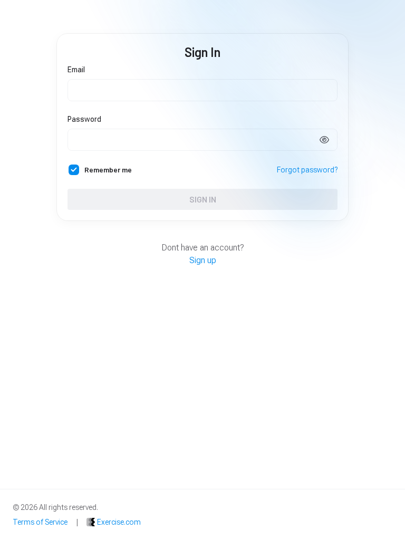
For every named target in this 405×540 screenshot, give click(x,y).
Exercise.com (119, 522)
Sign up (202, 260)
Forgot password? (307, 170)
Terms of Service (40, 522)
